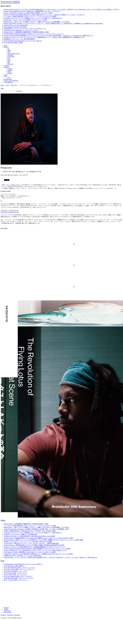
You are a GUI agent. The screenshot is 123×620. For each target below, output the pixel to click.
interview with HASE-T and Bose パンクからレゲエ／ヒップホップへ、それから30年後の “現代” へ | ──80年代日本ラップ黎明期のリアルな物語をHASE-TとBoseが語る (53, 23)
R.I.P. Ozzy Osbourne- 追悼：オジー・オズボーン (18, 576)
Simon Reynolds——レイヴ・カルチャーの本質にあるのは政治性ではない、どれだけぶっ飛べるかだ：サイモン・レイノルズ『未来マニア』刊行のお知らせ (50, 557)
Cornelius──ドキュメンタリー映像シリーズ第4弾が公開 (20, 534)
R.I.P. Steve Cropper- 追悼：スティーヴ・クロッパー (19, 569)
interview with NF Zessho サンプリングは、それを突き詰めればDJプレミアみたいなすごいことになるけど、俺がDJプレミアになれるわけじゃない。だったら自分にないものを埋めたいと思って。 (62, 9)
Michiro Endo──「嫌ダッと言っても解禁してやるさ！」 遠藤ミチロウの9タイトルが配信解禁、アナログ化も (36, 527)
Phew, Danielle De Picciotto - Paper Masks (15, 27)
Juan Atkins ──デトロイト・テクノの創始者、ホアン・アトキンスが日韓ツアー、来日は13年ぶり (33, 18)
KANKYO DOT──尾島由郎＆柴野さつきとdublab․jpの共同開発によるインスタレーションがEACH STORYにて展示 (38, 538)
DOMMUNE (9, 82)
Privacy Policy (8, 612)
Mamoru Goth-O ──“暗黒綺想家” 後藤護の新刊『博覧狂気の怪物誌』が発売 (26, 32)
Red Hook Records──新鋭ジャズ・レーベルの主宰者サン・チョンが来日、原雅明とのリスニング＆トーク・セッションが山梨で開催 (43, 540)
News (5, 76)
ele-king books (8, 79)
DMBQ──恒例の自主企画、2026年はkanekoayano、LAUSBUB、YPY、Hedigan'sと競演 (30, 531)
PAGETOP (17, 615)
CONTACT (7, 610)
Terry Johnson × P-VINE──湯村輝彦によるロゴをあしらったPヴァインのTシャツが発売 (30, 552)
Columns (6, 67)
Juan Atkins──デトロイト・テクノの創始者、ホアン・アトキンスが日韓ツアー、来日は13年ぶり (33, 532)
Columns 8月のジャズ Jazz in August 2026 (16, 25)
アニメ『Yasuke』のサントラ (14, 185)
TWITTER (10, 615)
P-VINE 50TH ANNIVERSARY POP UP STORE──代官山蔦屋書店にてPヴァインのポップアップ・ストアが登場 (37, 548)
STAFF (6, 609)
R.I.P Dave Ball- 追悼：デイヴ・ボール (15, 573)
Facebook (3, 615)
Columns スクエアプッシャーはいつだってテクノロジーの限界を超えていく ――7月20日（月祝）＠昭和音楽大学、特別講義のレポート (44, 37)
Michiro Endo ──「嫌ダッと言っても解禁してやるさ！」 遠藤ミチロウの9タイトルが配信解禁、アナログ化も (36, 21)
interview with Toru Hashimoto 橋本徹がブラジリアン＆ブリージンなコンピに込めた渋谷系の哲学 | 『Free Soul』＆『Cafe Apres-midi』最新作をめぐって (48, 35)
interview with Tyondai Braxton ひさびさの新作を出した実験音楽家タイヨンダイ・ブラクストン (32, 11)
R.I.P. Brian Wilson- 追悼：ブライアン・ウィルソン (19, 578)
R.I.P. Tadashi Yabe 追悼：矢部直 (13, 42)
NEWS (3, 520)
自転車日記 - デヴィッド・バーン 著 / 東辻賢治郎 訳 (19, 39)
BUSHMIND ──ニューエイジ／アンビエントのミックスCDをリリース (25, 28)
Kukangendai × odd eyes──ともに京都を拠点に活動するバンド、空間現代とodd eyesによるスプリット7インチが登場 (38, 554)
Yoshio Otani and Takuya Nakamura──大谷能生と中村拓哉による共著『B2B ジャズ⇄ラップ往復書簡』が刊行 (36, 529)
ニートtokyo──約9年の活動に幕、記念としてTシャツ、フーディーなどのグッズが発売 (30, 525)
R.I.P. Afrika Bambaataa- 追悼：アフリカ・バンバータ (19, 567)
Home (5, 45)
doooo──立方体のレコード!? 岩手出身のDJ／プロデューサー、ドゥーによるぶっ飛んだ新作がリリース (35, 550)
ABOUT (6, 607)
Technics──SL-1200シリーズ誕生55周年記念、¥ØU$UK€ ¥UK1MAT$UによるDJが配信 (29, 536)
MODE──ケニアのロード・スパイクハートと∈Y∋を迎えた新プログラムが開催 (28, 541)
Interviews (7, 65)
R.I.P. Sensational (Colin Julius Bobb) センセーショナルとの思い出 (23, 40)
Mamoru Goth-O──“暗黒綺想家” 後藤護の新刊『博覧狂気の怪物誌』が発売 (26, 524)
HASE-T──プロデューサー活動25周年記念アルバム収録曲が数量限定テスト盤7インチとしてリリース (34, 547)
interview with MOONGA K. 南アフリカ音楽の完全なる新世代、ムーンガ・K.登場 (28, 13)
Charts (5, 74)
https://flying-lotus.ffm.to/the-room (10, 212)
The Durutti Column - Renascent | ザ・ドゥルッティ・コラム (21, 30)
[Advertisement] (51, 594)
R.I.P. (3, 561)
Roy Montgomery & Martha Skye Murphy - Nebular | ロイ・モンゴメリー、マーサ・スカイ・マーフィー (34, 33)
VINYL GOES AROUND (11, 80)
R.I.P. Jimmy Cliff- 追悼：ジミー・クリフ (16, 571)
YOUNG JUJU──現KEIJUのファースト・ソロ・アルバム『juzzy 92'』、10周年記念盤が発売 (31, 543)
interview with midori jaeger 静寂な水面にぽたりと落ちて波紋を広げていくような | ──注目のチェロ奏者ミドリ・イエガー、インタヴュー (44, 14)
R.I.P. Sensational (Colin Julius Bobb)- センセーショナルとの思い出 (23, 564)
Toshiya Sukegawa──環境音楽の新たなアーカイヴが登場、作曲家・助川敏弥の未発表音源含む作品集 (34, 545)
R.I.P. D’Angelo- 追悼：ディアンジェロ (15, 574)
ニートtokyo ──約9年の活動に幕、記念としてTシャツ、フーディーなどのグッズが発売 (30, 16)
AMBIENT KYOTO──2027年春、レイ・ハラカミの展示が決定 (22, 555)
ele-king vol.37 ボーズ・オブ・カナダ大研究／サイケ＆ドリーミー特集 (25, 20)
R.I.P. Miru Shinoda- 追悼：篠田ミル (14, 566)
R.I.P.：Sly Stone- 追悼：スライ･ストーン (16, 580)
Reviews (6, 47)
